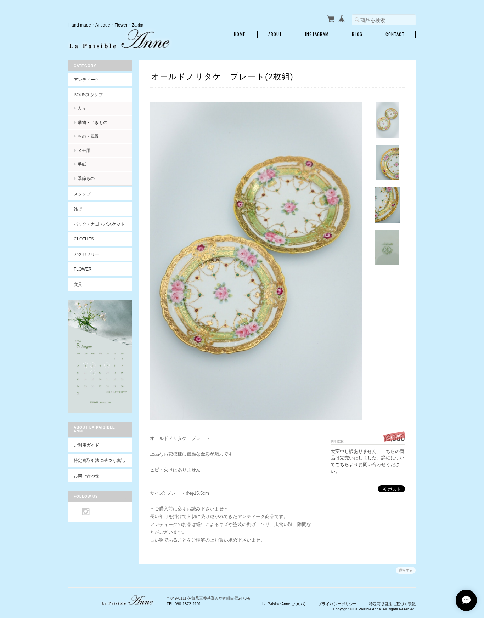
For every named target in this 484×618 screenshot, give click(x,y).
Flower (83, 269)
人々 (82, 108)
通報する (406, 570)
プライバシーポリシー (337, 604)
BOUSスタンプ (88, 94)
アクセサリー (86, 254)
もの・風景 (88, 136)
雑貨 (78, 208)
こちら (342, 464)
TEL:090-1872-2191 (184, 604)
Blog (357, 34)
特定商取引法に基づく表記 (99, 460)
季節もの (86, 178)
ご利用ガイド (86, 445)
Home (239, 34)
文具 (78, 284)
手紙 (82, 164)
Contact (395, 34)
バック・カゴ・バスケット (103, 224)
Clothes (84, 239)
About (275, 34)
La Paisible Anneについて (284, 604)
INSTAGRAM (317, 34)
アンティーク (86, 79)
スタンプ (82, 194)
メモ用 (84, 150)
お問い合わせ (86, 475)
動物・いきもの (92, 122)
